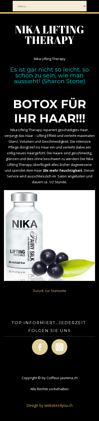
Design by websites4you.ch (49, 405)
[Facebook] (34, 345)
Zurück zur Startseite (49, 290)
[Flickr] (54, 345)
